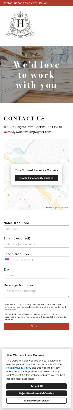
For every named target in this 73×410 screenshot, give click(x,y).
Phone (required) (18, 254)
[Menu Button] (67, 12)
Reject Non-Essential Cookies (36, 393)
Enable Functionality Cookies (36, 178)
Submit (36, 326)
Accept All (36, 386)
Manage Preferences (36, 400)
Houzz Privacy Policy (18, 367)
